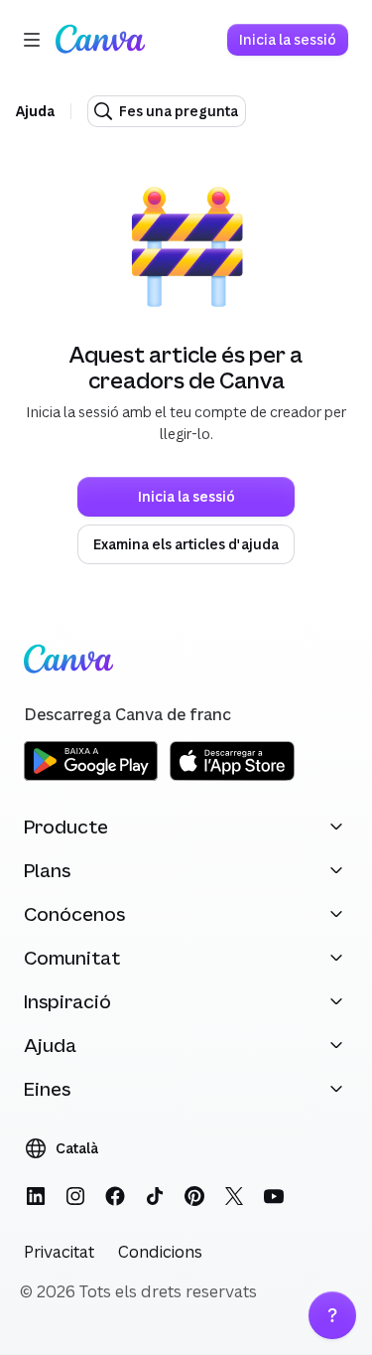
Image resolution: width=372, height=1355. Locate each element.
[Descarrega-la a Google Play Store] (91, 777)
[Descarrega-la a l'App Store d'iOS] (232, 777)
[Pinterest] (194, 1196)
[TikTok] (155, 1196)
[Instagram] (75, 1196)
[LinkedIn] (36, 1196)
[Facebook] (115, 1196)
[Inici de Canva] (100, 40)
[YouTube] (274, 1196)
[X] (234, 1196)
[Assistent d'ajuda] (332, 1315)
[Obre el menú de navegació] (32, 40)
